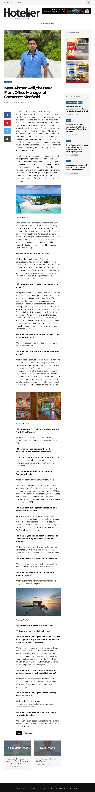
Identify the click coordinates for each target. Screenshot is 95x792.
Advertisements (22, 788)
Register (42, 788)
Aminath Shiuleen (27, 102)
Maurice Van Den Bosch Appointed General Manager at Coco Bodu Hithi (17, 761)
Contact (19, 2)
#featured (28, 733)
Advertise (8, 2)
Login (50, 788)
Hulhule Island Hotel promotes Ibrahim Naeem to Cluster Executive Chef (77, 109)
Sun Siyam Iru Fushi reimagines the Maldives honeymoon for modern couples (76, 128)
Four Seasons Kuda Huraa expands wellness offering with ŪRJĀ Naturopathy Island (77, 148)
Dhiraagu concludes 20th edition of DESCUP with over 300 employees (76, 167)
